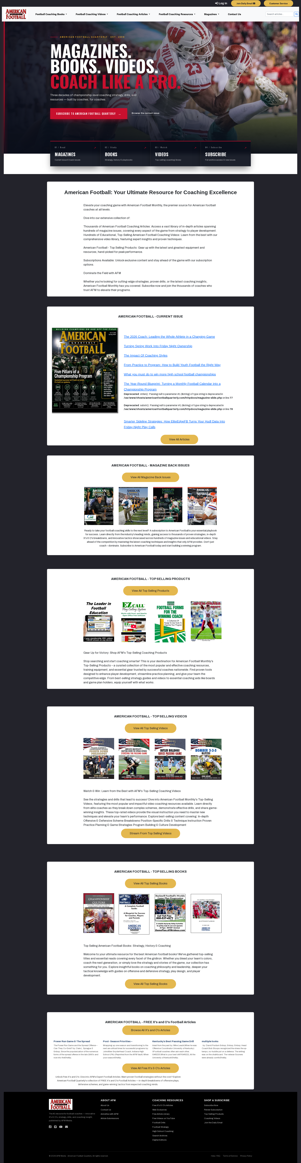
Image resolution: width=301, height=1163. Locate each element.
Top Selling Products (214, 1114)
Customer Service (278, 3)
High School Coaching (163, 1131)
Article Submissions (110, 1118)
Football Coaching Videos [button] (91, 14)
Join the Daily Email (213, 1123)
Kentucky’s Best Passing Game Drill (173, 1041)
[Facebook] (50, 1126)
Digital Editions (159, 1140)
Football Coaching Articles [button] (132, 14)
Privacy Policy (246, 1156)
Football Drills (158, 1123)
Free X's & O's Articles (162, 1105)
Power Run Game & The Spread (72, 1041)
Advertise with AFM (109, 1114)
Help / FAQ (215, 1156)
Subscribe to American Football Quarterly (88, 113)
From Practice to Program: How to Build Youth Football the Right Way (172, 365)
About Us (105, 1105)
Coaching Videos (212, 1118)
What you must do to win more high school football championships (170, 374)
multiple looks (210, 1041)
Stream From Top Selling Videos (151, 833)
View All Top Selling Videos (150, 728)
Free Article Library (161, 1114)
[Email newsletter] (66, 1126)
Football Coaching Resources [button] (176, 14)
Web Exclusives (159, 1110)
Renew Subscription (213, 1110)
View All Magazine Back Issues (151, 477)
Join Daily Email (245, 3)
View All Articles (179, 439)
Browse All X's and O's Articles (150, 1030)
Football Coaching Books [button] (50, 14)
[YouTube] (60, 1126)
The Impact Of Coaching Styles (145, 355)
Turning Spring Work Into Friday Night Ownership (158, 346)
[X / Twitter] (55, 1126)
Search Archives (159, 1136)
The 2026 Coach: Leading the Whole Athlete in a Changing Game (169, 336)
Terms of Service (230, 1156)
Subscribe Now (211, 1105)
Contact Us (234, 14)
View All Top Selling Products (150, 590)
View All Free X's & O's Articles (150, 1068)
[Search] (296, 14)
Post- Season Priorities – (117, 1041)
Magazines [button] (210, 14)
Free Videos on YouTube (163, 1118)
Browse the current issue (145, 113)
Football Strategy (160, 1127)
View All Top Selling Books (150, 883)
